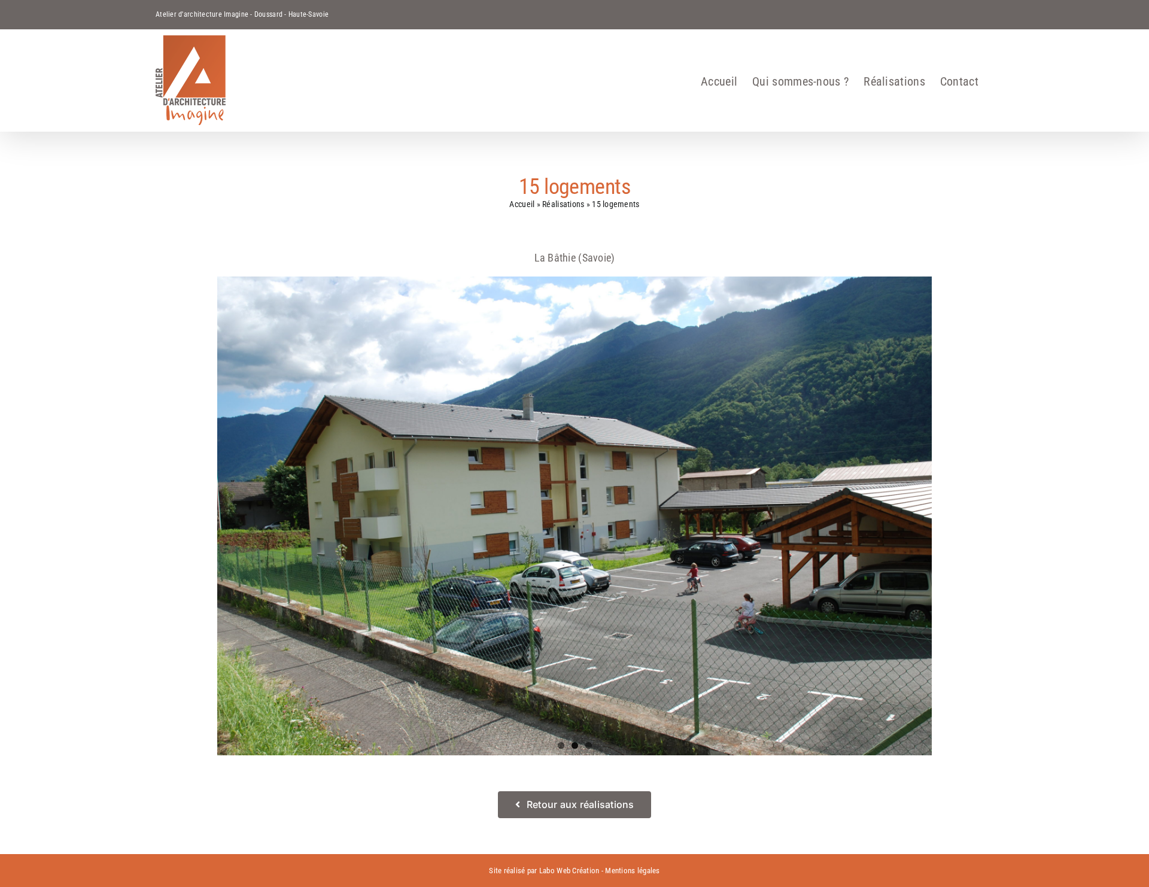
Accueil (521, 204)
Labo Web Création (569, 870)
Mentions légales (632, 870)
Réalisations (563, 204)
